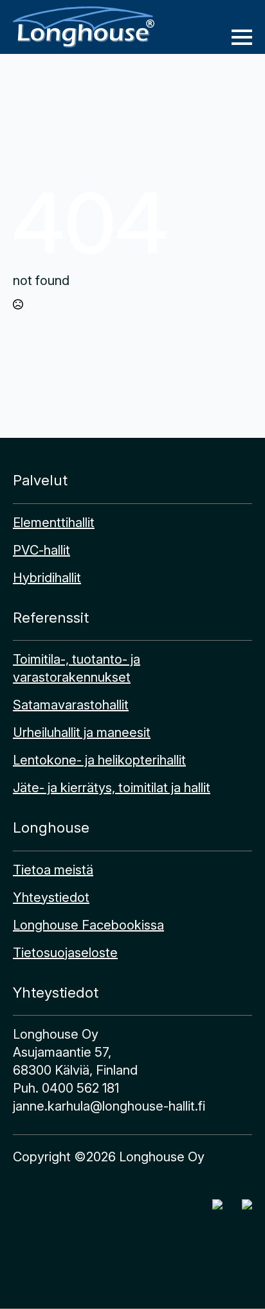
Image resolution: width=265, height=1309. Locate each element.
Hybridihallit (47, 577)
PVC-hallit (41, 550)
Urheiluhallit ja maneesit (82, 732)
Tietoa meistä (53, 870)
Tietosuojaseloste (65, 952)
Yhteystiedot (51, 897)
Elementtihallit (54, 522)
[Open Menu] (242, 37)
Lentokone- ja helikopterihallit (99, 760)
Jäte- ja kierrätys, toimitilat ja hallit (111, 787)
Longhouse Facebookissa (88, 925)
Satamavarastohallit (71, 705)
